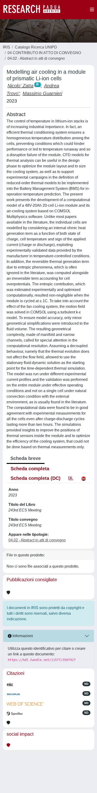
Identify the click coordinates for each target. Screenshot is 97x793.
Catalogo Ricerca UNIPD (36, 47)
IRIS (6, 47)
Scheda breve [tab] (25, 458)
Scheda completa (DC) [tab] (36, 478)
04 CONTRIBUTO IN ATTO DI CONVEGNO (44, 53)
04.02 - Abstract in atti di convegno (36, 58)
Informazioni (22, 636)
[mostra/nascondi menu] (92, 9)
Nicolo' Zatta (20, 85)
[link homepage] (34, 9)
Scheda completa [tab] (30, 468)
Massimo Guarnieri (42, 93)
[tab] (71, 478)
